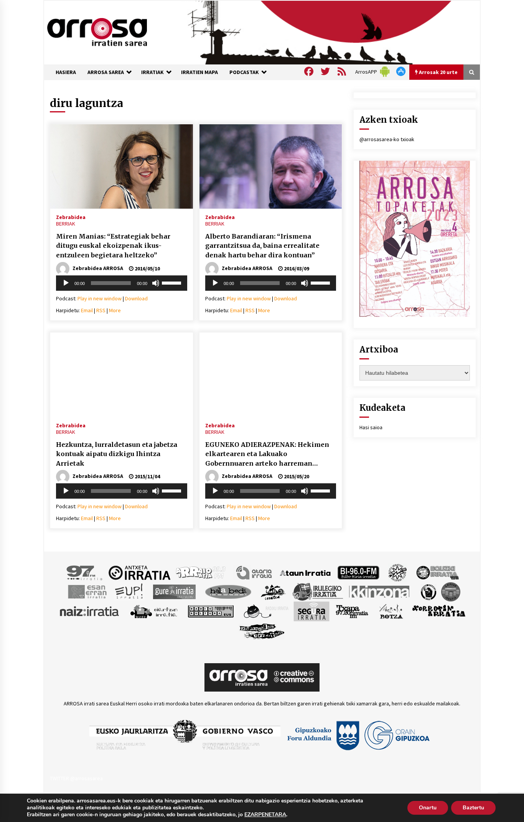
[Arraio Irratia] (201, 572)
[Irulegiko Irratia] (318, 591)
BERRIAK (65, 223)
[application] (121, 283)
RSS (100, 310)
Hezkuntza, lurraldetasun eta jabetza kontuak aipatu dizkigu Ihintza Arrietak (116, 454)
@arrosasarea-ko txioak (386, 139)
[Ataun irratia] (305, 572)
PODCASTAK (244, 72)
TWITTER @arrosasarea (76, 778)
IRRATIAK (152, 72)
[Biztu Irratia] (397, 572)
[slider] (172, 282)
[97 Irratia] (84, 572)
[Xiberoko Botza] (390, 611)
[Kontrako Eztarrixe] (428, 591)
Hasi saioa (370, 427)
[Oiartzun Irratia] (154, 611)
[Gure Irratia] (174, 591)
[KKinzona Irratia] (380, 591)
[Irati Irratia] (273, 591)
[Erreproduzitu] (66, 283)
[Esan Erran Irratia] (87, 591)
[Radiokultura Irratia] (210, 611)
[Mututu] (156, 283)
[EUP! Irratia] (129, 591)
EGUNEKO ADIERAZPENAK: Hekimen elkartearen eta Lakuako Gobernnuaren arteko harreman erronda (267, 454)
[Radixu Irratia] (265, 611)
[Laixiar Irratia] (450, 591)
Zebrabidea (71, 217)
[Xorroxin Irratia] (438, 611)
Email (87, 310)
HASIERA (66, 72)
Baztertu (473, 807)
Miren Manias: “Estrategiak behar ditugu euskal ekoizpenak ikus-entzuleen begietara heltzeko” (113, 245)
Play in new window (99, 298)
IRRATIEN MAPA (199, 72)
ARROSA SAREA (105, 72)
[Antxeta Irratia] (139, 572)
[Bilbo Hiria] (358, 572)
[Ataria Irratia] (254, 572)
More (115, 310)
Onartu (428, 807)
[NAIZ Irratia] (90, 611)
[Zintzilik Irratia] (262, 630)
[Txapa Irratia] (352, 611)
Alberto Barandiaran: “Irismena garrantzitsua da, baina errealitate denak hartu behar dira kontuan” (262, 245)
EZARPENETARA (265, 814)
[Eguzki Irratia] (437, 572)
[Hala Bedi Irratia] (228, 591)
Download (136, 298)
